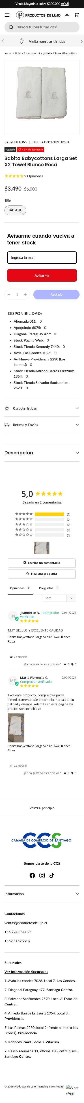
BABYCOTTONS (15, 142)
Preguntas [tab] (46, 588)
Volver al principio (42, 808)
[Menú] (7, 15)
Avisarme (42, 275)
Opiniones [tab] (17, 588)
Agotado (56, 294)
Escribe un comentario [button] (44, 563)
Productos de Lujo (25, 1086)
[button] (77, 15)
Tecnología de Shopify (50, 1086)
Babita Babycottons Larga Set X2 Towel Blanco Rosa (46, 53)
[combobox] (42, 27)
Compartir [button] (20, 657)
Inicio (7, 53)
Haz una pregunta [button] (44, 574)
